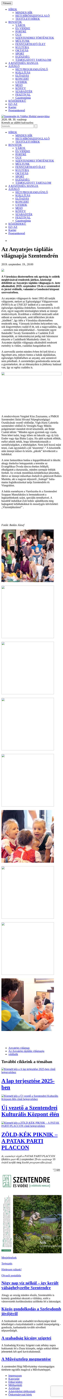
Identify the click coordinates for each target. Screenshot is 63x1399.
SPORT (19, 53)
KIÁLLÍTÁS (22, 72)
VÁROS (20, 25)
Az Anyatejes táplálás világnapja (26, 1051)
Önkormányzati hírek (20, 1394)
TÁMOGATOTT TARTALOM (33, 59)
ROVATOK (15, 22)
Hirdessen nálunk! (11, 1269)
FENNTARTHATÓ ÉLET (30, 44)
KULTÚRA (22, 47)
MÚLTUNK (22, 40)
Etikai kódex (15, 1381)
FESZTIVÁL (23, 94)
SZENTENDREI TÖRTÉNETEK (34, 37)
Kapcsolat (13, 1378)
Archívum (14, 1388)
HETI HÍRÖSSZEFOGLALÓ (32, 15)
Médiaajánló (15, 1385)
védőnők (13, 1054)
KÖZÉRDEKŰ (17, 100)
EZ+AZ (12, 104)
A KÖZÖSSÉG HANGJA (23, 63)
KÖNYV (20, 88)
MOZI (19, 85)
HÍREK (12, 9)
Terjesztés (6, 1263)
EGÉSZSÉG (22, 56)
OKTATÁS (21, 50)
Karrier (12, 107)
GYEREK (21, 81)
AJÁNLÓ (14, 66)
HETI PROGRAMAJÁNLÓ (31, 69)
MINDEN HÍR (23, 12)
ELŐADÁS (22, 75)
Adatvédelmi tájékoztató (21, 1391)
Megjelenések (9, 1257)
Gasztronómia (23, 97)
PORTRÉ (20, 31)
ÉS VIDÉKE (22, 28)
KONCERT (22, 78)
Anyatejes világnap (19, 1047)
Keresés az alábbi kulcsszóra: (17, 122)
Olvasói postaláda (11, 1275)
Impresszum (15, 1375)
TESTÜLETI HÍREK (27, 18)
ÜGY (18, 34)
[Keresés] (35, 126)
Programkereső (16, 110)
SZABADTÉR (23, 91)
